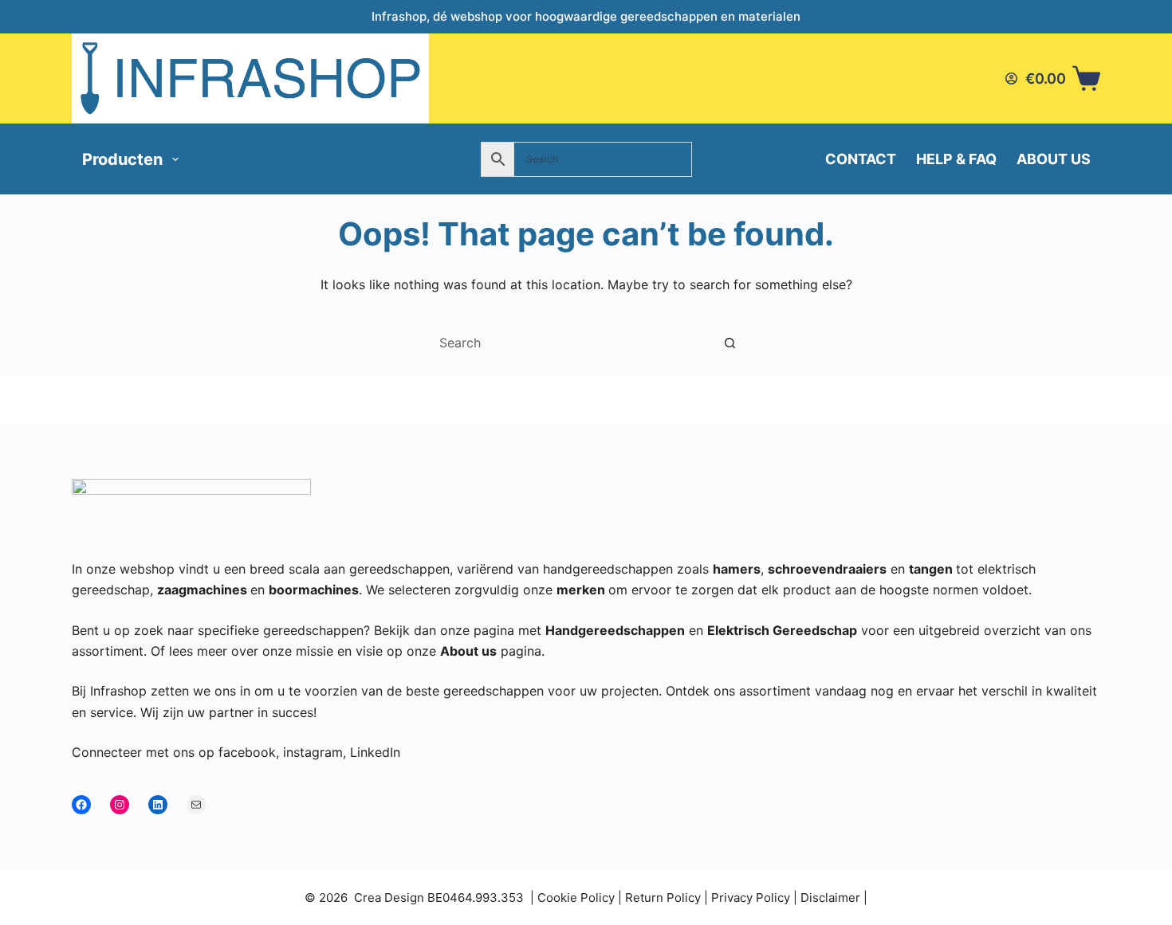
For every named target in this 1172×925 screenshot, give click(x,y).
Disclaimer (830, 897)
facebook (247, 752)
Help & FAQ (956, 159)
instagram (313, 752)
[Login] (1011, 78)
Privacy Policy (750, 897)
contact (860, 159)
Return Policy (663, 897)
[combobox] (570, 343)
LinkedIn (375, 752)
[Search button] (729, 342)
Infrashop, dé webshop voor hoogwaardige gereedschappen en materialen (586, 16)
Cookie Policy (576, 897)
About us (1054, 159)
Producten (122, 159)
